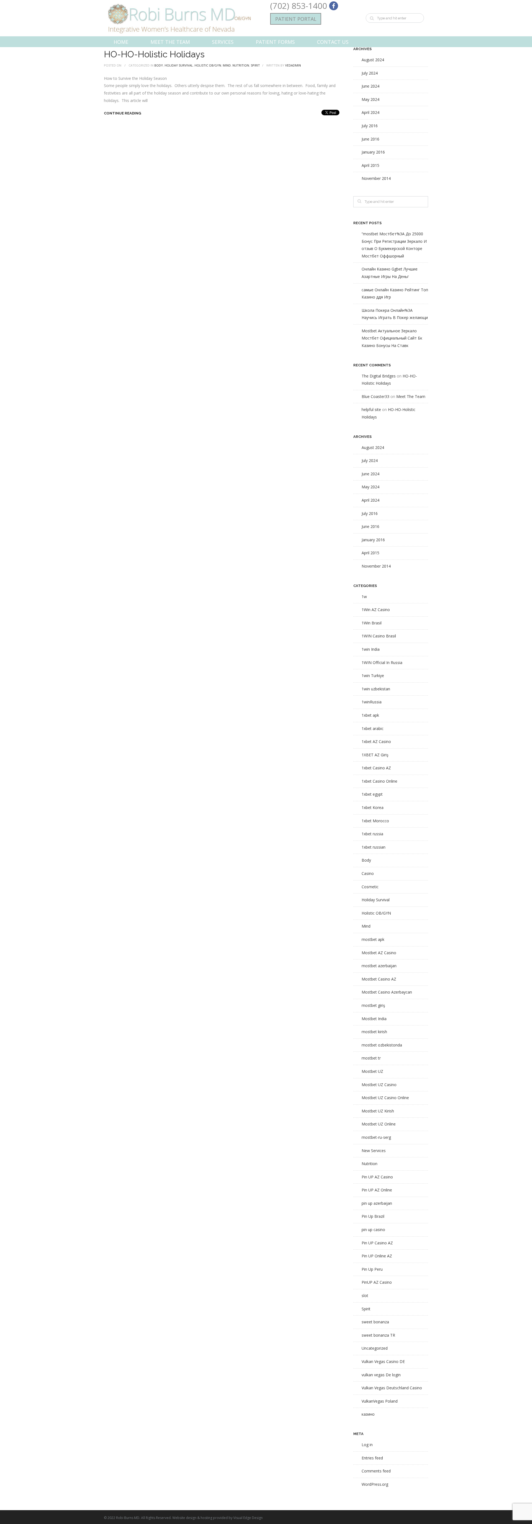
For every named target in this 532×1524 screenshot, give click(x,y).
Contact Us (333, 42)
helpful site (371, 409)
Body (158, 65)
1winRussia (372, 701)
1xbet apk (370, 715)
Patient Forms (275, 42)
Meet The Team (170, 42)
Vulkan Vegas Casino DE (383, 1361)
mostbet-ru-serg (376, 1137)
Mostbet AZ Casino (379, 952)
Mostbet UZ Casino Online (385, 1097)
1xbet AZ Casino (376, 741)
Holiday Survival (179, 65)
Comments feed (376, 1471)
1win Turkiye (373, 675)
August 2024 (373, 59)
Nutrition (240, 65)
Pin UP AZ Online (377, 1190)
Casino (368, 873)
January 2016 (373, 152)
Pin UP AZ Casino (377, 1177)
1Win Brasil (372, 623)
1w (364, 596)
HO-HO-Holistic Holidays (154, 54)
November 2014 (376, 178)
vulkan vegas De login (381, 1374)
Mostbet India (374, 1018)
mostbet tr (371, 1058)
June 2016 (370, 139)
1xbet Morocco (375, 820)
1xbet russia (372, 833)
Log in (367, 1444)
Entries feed (372, 1458)
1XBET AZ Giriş (375, 754)
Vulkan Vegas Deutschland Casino (392, 1387)
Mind (227, 65)
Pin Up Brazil (373, 1216)
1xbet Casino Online (379, 781)
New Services (374, 1150)
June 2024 (370, 86)
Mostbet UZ (372, 1071)
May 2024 (370, 99)
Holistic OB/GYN (208, 65)
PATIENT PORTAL (295, 19)
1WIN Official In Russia (382, 662)
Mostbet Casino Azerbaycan (387, 992)
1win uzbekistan (376, 688)
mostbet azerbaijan (379, 965)
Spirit (255, 65)
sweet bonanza (375, 1321)
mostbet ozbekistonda (382, 1045)
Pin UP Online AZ (377, 1255)
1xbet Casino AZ (376, 767)
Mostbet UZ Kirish (378, 1111)
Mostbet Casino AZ (379, 979)
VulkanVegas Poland (380, 1401)
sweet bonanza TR (378, 1335)
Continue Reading (122, 113)
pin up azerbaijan (377, 1203)
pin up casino (373, 1229)
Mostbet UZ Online (379, 1124)
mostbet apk (373, 939)
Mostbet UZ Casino (379, 1084)
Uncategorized (375, 1348)
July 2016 (370, 125)
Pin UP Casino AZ (377, 1242)
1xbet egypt (372, 794)
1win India (371, 649)
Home (121, 42)
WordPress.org (375, 1484)
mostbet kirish (374, 1031)
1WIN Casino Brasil (379, 636)
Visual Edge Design (248, 1517)
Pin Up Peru (372, 1269)
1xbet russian (373, 847)
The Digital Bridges (379, 376)
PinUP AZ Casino (377, 1282)
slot (365, 1295)
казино (368, 1414)
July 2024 (370, 73)
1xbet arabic (372, 728)
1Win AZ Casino (376, 609)
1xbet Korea (372, 807)
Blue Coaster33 (375, 396)
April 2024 (370, 112)
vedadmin (293, 65)
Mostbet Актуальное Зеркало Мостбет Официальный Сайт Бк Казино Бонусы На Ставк (392, 338)
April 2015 (370, 165)
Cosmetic (370, 886)
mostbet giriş (373, 1005)
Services (223, 42)
